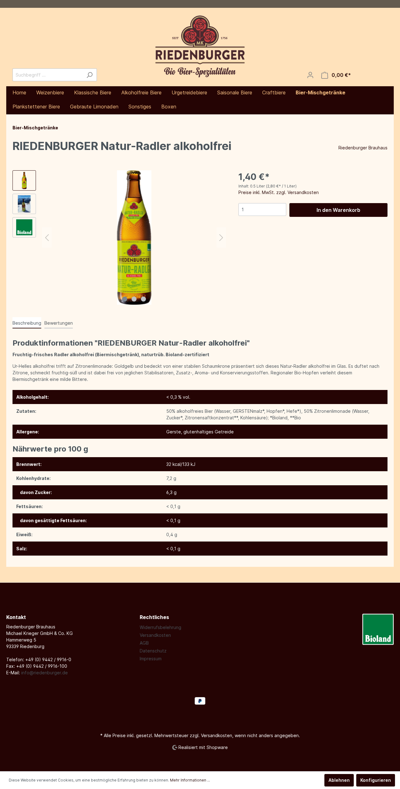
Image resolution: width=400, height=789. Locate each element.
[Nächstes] (221, 237)
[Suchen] (89, 74)
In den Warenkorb (338, 210)
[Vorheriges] (47, 237)
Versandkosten (155, 635)
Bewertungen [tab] (58, 323)
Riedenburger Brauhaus (363, 147)
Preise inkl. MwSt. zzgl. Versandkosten (278, 192)
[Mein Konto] (310, 75)
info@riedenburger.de (44, 672)
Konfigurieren (375, 780)
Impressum (151, 658)
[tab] (26, 322)
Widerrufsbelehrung (160, 627)
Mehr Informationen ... (190, 780)
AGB (144, 643)
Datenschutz (153, 650)
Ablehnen (339, 780)
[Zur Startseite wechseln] (200, 46)
